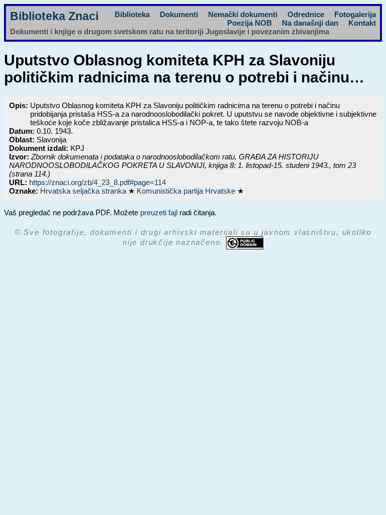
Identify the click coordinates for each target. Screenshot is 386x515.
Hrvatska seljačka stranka (84, 191)
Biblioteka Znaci (54, 16)
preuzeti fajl (158, 212)
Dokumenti (179, 14)
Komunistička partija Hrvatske (187, 191)
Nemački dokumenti (242, 14)
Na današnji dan (310, 23)
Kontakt (362, 23)
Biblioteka (132, 14)
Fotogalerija (355, 14)
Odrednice (305, 14)
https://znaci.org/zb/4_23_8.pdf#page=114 (97, 182)
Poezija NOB (249, 23)
